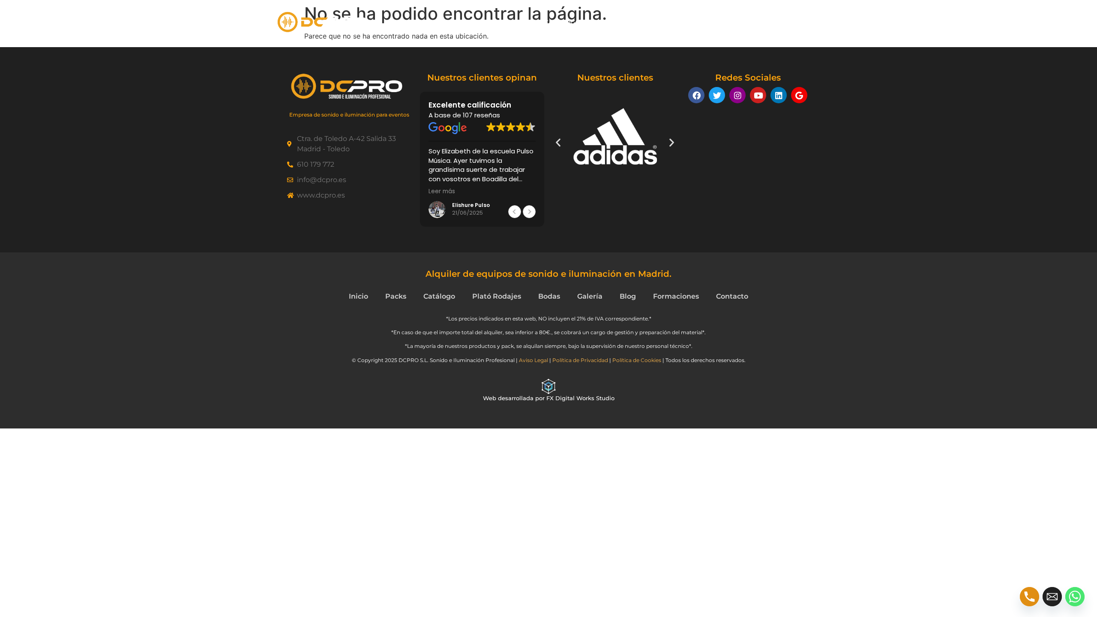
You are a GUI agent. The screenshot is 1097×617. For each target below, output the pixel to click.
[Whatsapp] (1075, 596)
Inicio (423, 22)
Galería (635, 22)
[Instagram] (737, 95)
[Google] (799, 95)
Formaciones (676, 296)
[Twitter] (717, 95)
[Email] (1052, 596)
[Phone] (1029, 596)
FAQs (600, 22)
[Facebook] (696, 95)
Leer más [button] (442, 191)
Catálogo (562, 22)
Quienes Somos (472, 22)
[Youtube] (758, 95)
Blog (628, 296)
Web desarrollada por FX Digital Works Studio (548, 398)
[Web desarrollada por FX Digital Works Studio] (548, 386)
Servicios (744, 22)
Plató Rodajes (688, 22)
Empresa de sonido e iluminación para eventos (349, 114)
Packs (522, 22)
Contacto (799, 22)
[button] (529, 211)
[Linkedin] (778, 95)
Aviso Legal (533, 360)
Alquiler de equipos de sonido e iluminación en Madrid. (548, 274)
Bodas (549, 296)
